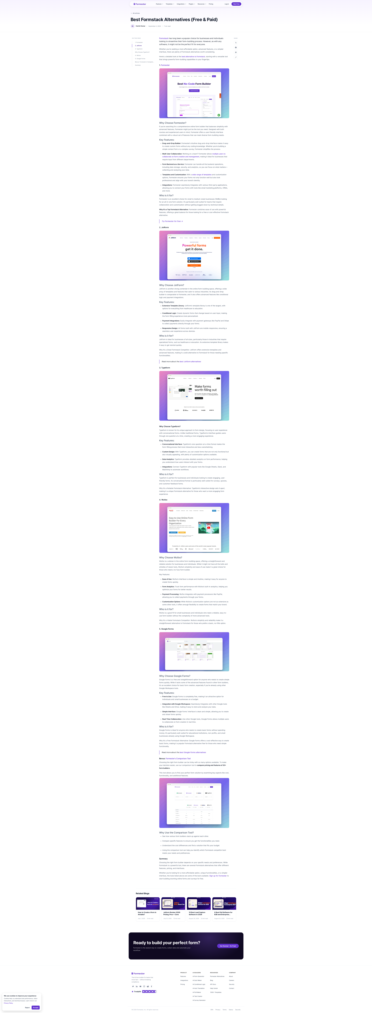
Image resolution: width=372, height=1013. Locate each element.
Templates (169, 4)
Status (231, 1009)
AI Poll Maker (197, 992)
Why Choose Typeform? (142, 52)
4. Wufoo (138, 55)
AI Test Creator (197, 996)
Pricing (211, 4)
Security (231, 984)
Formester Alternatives (217, 976)
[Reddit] (147, 986)
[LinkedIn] (136, 986)
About (231, 976)
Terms (225, 1009)
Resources (201, 4)
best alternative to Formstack (193, 57)
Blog (211, 980)
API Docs (213, 984)
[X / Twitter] (133, 986)
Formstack (163, 38)
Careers (231, 980)
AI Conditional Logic (199, 984)
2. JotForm (138, 45)
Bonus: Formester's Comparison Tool (145, 62)
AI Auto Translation (199, 988)
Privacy (218, 1009)
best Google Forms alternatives (193, 752)
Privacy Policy (8, 1003)
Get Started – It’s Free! (228, 946)
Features (159, 4)
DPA (212, 1009)
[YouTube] (140, 986)
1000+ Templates (215, 992)
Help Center (214, 988)
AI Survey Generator (199, 1000)
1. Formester (139, 42)
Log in (227, 4)
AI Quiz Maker (197, 980)
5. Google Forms (140, 58)
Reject (27, 1008)
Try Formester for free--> (172, 221)
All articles (136, 13)
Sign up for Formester (218, 876)
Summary (138, 65)
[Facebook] (151, 986)
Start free (236, 4)
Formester (165, 65)
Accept (35, 1008)
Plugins (191, 4)
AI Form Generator (198, 976)
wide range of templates (202, 175)
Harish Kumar (140, 26)
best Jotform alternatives (190, 362)
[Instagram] (144, 986)
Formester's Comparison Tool (178, 758)
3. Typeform (138, 49)
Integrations (180, 4)
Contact (231, 988)
